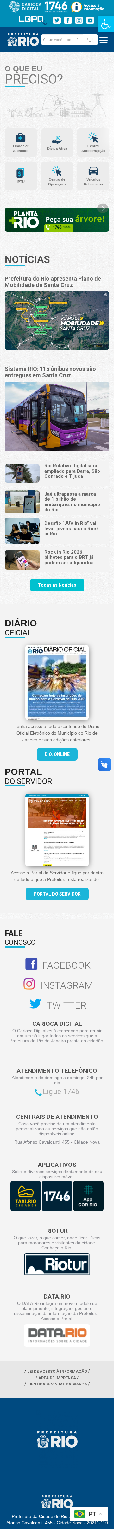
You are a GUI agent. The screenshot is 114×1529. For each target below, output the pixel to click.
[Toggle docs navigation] (103, 40)
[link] (106, 24)
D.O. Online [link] (57, 754)
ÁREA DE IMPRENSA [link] (57, 1377)
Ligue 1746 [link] (61, 1091)
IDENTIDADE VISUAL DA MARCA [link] (57, 1384)
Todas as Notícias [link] (57, 585)
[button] (90, 39)
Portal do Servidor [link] (57, 894)
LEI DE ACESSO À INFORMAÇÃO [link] (57, 1371)
